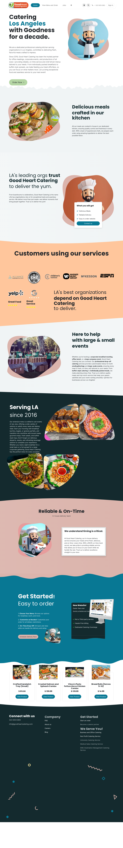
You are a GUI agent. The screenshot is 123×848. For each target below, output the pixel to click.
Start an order (85, 720)
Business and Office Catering (90, 732)
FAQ (46, 720)
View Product (22, 697)
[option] (61, 682)
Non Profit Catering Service (90, 736)
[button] (88, 5)
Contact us (88, 223)
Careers (47, 728)
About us (48, 724)
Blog (46, 732)
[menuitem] (35, 5)
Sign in (110, 5)
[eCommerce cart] (84, 5)
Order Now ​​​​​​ (17, 82)
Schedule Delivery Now (28, 637)
